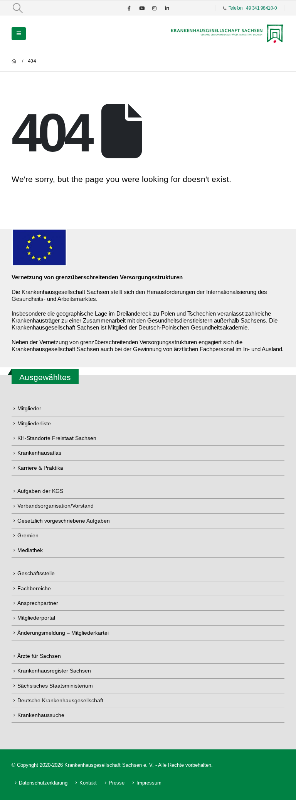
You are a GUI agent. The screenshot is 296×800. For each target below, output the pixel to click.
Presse (116, 783)
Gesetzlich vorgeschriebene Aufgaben (63, 521)
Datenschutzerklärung (43, 783)
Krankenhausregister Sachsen (54, 671)
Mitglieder (29, 408)
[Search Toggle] (18, 8)
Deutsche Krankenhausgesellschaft (60, 700)
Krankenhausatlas (39, 453)
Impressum (148, 783)
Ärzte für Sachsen (39, 656)
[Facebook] (129, 8)
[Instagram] (154, 8)
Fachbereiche (34, 588)
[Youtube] (141, 8)
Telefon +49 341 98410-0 (253, 7)
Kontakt (88, 783)
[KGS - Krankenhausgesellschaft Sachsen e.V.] (226, 33)
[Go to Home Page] (14, 61)
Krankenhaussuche (40, 715)
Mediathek (30, 550)
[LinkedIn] (167, 8)
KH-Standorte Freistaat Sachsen (56, 438)
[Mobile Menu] (19, 33)
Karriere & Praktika (40, 468)
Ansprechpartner (37, 603)
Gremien (28, 535)
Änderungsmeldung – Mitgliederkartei (63, 633)
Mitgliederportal (36, 618)
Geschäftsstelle (36, 573)
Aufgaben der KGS (40, 491)
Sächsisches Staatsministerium (55, 686)
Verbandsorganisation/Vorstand (55, 506)
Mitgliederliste (34, 423)
